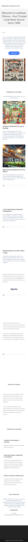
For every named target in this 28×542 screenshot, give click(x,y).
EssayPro (19, 278)
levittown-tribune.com (10, 6)
